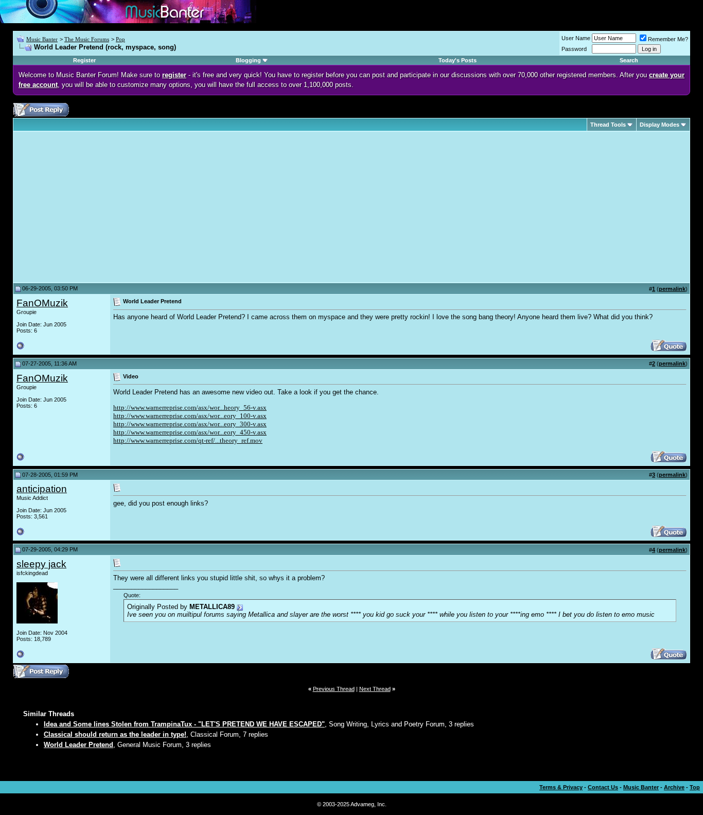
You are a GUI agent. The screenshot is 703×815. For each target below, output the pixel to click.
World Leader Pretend (78, 745)
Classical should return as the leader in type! (115, 734)
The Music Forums (86, 39)
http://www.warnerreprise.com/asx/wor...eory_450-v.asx (190, 432)
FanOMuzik (42, 303)
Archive (674, 787)
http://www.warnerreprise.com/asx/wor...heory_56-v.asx (190, 407)
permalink (672, 289)
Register (84, 60)
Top (695, 787)
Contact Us (603, 787)
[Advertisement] (102, 207)
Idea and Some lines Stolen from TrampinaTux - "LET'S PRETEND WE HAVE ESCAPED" (184, 724)
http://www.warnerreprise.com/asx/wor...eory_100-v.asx (190, 416)
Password (574, 49)
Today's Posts (457, 60)
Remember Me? (668, 39)
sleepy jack (41, 564)
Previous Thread (334, 689)
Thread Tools (608, 125)
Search (629, 60)
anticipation (41, 488)
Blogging (248, 60)
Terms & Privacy (561, 787)
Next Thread (375, 689)
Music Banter (42, 39)
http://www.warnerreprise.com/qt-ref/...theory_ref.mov (187, 440)
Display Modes (659, 125)
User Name (575, 38)
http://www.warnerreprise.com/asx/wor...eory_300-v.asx (190, 424)
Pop (120, 39)
